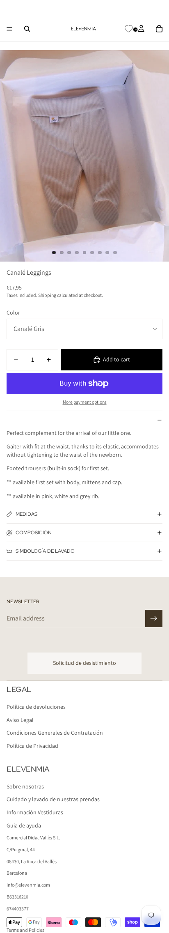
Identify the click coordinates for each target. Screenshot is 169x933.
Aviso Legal (20, 719)
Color (13, 312)
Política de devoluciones (36, 706)
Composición (34, 532)
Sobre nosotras (25, 786)
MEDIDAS (26, 514)
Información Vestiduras (35, 812)
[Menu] (9, 28)
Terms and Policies (25, 930)
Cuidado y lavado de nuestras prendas (53, 799)
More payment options (85, 402)
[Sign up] (153, 618)
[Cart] (159, 29)
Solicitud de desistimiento (84, 662)
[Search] (27, 29)
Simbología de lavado (45, 551)
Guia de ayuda (24, 825)
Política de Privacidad (32, 745)
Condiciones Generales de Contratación (55, 732)
